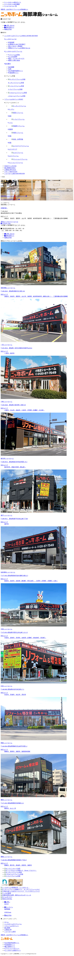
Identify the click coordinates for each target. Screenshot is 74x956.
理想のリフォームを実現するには (19, 48)
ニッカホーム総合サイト (13, 2)
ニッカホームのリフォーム (21, 35)
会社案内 (8, 63)
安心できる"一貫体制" (15, 46)
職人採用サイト (10, 946)
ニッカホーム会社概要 (12, 4)
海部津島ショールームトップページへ (13, 196)
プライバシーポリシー (12, 948)
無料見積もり (10, 27)
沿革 (9, 69)
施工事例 (9, 168)
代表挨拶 (11, 42)
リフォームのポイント (13, 99)
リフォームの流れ (14, 54)
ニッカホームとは (10, 39)
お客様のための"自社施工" (17, 44)
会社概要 (11, 67)
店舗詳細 (4, 208)
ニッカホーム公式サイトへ (9, 199)
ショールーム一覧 (11, 6)
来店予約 (9, 29)
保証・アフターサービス (16, 58)
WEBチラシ (10, 166)
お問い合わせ (10, 25)
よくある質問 (12, 56)
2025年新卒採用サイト (12, 943)
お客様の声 (10, 169)
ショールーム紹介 (14, 173)
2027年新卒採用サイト (15, 71)
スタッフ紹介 (10, 171)
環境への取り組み (14, 60)
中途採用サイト (13, 72)
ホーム (6, 922)
